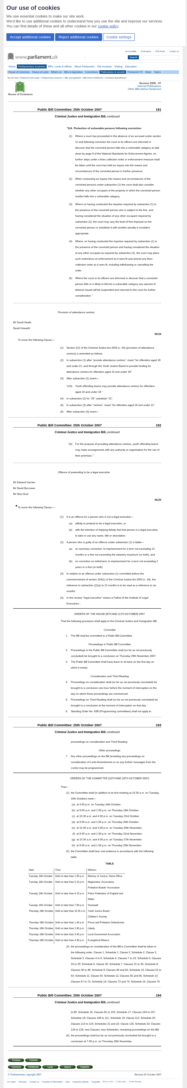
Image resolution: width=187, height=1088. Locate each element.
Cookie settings (118, 37)
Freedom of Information (52, 1082)
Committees (91, 72)
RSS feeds (160, 51)
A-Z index (11, 1082)
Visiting (118, 66)
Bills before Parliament (93, 78)
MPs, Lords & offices (60, 66)
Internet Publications (149, 86)
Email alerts (146, 51)
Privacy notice (108, 1082)
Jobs (67, 1082)
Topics (157, 72)
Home (12, 66)
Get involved (104, 66)
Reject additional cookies (79, 37)
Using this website (80, 1082)
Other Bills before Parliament (144, 88)
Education (131, 66)
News (148, 72)
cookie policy (108, 26)
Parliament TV (135, 72)
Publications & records (113, 72)
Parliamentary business (31, 66)
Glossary (23, 1082)
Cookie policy (121, 1082)
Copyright (95, 1082)
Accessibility (130, 51)
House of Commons (19, 72)
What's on (56, 72)
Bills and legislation (73, 78)
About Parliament (84, 66)
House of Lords (40, 72)
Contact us (174, 51)
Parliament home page (29, 78)
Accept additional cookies (30, 37)
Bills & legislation (73, 72)
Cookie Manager (135, 1082)
